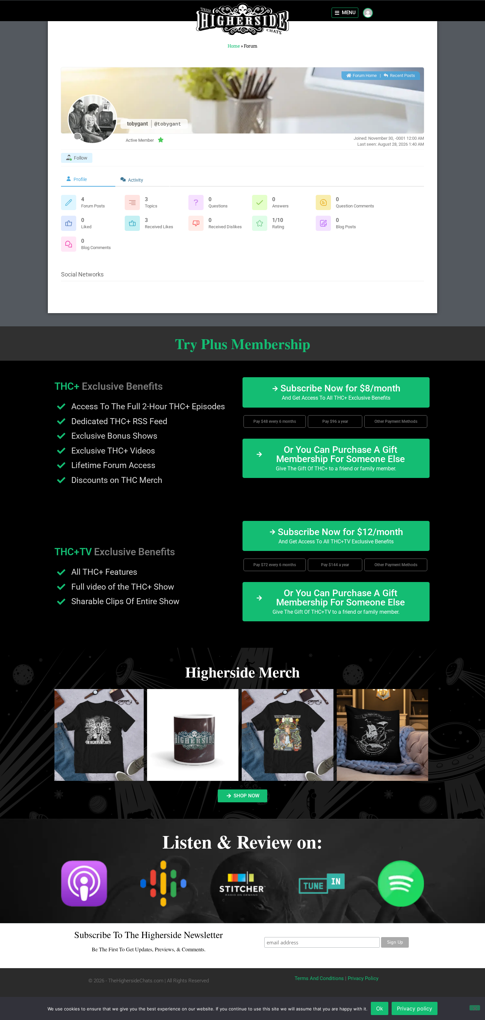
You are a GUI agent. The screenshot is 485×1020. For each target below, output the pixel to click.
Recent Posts (402, 75)
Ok (379, 1008)
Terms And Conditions (319, 978)
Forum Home (364, 75)
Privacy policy (414, 1008)
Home (234, 46)
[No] (474, 1007)
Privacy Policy (363, 978)
